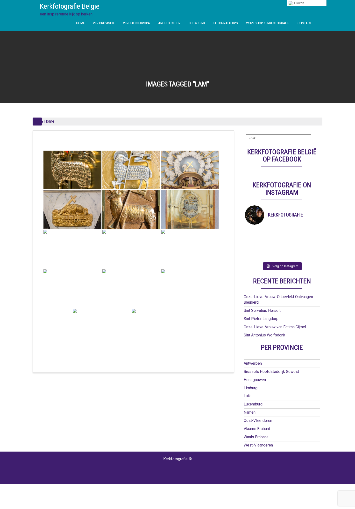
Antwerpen (253, 363)
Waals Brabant (256, 437)
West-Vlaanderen (258, 445)
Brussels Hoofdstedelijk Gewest (271, 371)
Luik (247, 396)
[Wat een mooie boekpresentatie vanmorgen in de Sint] (291, 238)
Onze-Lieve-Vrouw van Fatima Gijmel (275, 327)
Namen (250, 412)
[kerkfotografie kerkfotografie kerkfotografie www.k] (254, 231)
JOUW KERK (197, 23)
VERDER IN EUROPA (136, 23)
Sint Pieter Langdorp (261, 318)
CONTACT (305, 23)
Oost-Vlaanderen (258, 420)
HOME (80, 23)
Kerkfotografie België (69, 6)
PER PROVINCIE (104, 23)
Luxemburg (253, 404)
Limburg (250, 388)
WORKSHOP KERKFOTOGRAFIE (267, 23)
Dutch (299, 3)
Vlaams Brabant (257, 428)
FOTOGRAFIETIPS (225, 23)
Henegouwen (255, 379)
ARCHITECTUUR (169, 23)
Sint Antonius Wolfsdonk (264, 335)
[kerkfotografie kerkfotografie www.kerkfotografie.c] (291, 250)
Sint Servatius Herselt (262, 310)
